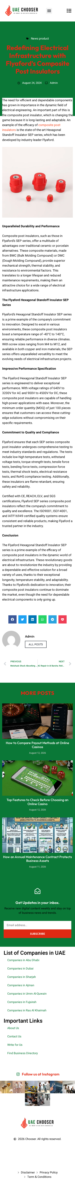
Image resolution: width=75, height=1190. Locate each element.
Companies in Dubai (20, 968)
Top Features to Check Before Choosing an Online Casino (37, 802)
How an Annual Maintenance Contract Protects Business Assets (37, 859)
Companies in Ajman (20, 985)
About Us (13, 1028)
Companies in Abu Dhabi (23, 960)
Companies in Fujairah (21, 1002)
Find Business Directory (22, 1053)
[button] (49, 11)
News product (37, 34)
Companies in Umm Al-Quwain (27, 994)
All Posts (36, 644)
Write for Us (14, 1045)
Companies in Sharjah (21, 977)
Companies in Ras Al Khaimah (26, 1010)
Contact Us (14, 1036)
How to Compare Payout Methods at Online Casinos (37, 745)
